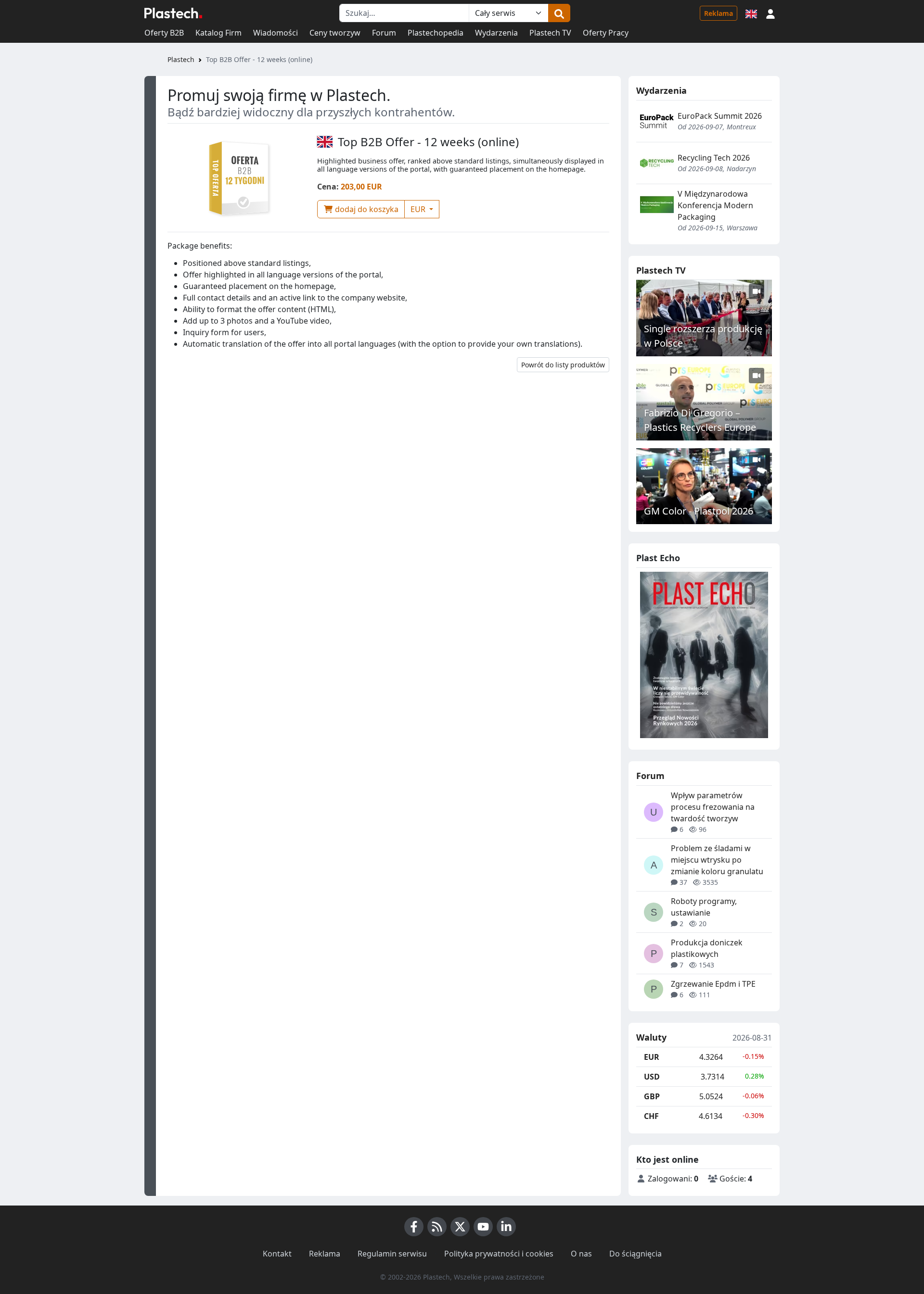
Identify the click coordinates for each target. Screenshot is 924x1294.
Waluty (651, 1037)
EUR (419, 209)
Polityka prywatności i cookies (498, 1253)
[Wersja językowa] (751, 13)
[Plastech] (173, 13)
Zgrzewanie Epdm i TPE (713, 984)
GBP (652, 1096)
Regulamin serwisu (392, 1253)
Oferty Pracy (606, 32)
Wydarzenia (496, 32)
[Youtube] (483, 1226)
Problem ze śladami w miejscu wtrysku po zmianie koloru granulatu (717, 860)
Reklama (718, 13)
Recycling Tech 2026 (714, 157)
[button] (770, 13)
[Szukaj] (559, 13)
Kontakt (277, 1253)
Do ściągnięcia (635, 1253)
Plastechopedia (435, 32)
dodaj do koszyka (365, 209)
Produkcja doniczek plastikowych (707, 948)
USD (652, 1076)
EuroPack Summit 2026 (720, 116)
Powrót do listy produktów (563, 364)
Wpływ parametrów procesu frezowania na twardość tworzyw (713, 807)
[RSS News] (437, 1226)
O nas (581, 1253)
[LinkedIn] (506, 1226)
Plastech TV (550, 32)
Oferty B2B (164, 32)
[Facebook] (414, 1226)
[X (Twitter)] (460, 1226)
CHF (651, 1116)
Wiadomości (275, 32)
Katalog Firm (218, 32)
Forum (384, 32)
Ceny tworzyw (334, 32)
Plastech (180, 59)
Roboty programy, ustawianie (704, 907)
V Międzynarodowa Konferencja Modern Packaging (715, 205)
